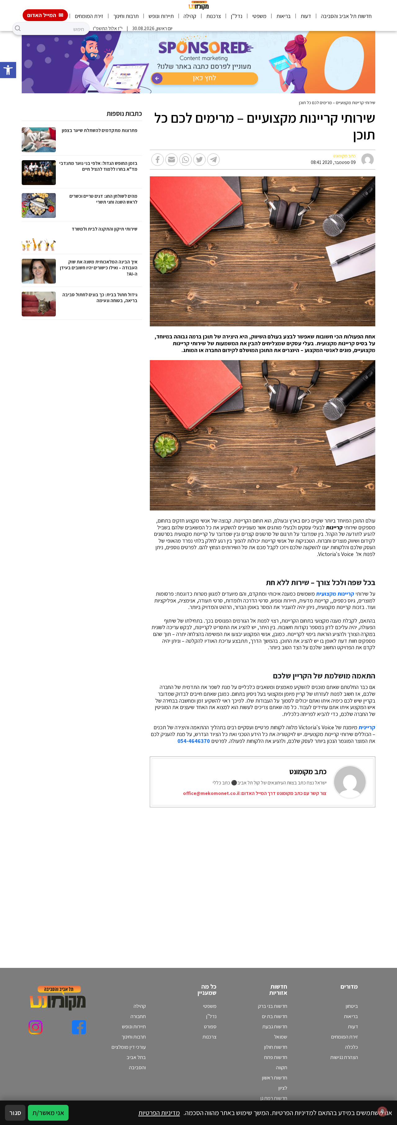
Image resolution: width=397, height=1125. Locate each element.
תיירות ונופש (161, 16)
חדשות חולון (275, 1046)
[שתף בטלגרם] (213, 159)
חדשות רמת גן (273, 1098)
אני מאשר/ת (48, 1112)
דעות (306, 16)
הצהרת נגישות (344, 1057)
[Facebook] (78, 1027)
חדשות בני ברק (272, 1006)
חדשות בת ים (274, 1016)
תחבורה (138, 1016)
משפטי (259, 16)
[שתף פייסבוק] (157, 159)
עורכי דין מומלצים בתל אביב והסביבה (128, 1057)
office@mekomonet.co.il (211, 793)
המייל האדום (41, 15)
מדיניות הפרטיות (159, 1112)
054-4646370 (193, 741)
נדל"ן (236, 16)
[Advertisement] (264, 880)
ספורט (210, 1026)
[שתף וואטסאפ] (185, 159)
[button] (8, 70)
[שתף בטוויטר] (199, 159)
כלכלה (351, 1046)
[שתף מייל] (171, 159)
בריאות (283, 16)
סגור (15, 1112)
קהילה (190, 16)
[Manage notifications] (382, 1111)
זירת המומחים (89, 16)
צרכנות (213, 16)
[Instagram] (35, 1027)
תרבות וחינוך (126, 16)
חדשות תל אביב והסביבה (346, 16)
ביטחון (352, 1006)
